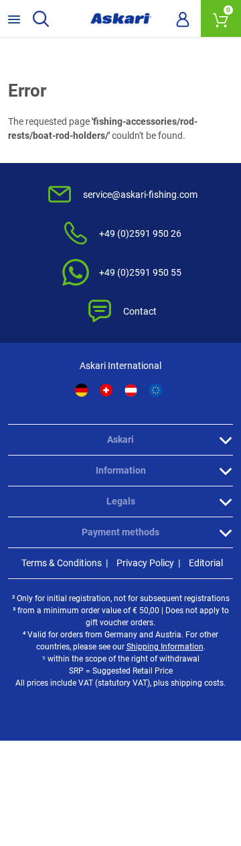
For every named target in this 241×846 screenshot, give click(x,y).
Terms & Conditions (61, 563)
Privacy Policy (145, 563)
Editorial (206, 563)
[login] (183, 19)
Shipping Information (165, 646)
